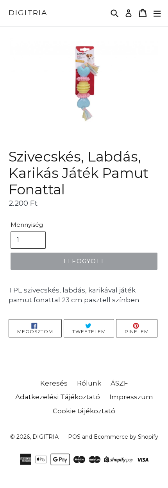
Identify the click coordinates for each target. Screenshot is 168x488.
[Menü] (157, 13)
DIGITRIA (28, 13)
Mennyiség (27, 224)
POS (74, 436)
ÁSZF (119, 383)
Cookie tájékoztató (84, 411)
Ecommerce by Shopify (126, 436)
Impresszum (131, 397)
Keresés (54, 383)
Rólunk (89, 383)
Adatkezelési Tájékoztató (57, 397)
